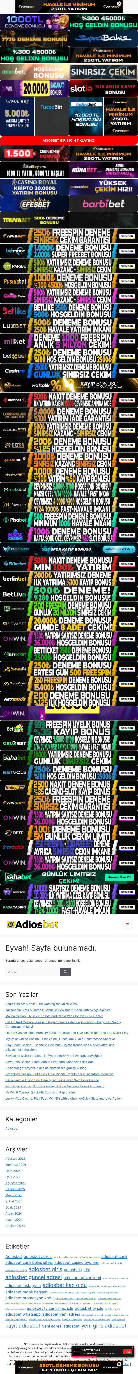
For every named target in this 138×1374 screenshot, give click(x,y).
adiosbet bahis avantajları (66, 1257)
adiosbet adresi (38, 1256)
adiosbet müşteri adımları (62, 1293)
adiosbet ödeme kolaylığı (116, 1315)
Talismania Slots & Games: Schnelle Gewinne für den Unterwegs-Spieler (57, 1010)
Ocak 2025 (13, 1207)
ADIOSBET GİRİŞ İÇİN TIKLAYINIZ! (69, 140)
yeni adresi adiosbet (61, 1326)
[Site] (69, 235)
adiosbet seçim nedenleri (109, 1299)
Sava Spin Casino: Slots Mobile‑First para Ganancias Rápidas (49, 1062)
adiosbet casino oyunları (76, 1262)
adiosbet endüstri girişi (111, 1263)
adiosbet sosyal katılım (16, 1303)
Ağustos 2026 (15, 1158)
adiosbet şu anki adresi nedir (97, 1320)
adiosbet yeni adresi (61, 1314)
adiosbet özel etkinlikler (16, 1320)
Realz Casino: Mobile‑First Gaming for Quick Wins (41, 1004)
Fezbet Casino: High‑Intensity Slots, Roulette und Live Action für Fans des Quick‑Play (66, 1033)
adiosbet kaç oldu (65, 1285)
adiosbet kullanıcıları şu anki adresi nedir (107, 1286)
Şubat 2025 (13, 1201)
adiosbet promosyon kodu (29, 1298)
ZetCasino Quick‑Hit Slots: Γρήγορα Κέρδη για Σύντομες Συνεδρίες (53, 1056)
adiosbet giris (45, 1269)
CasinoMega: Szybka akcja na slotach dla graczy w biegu (46, 1068)
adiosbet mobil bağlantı (27, 1292)
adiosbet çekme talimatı (93, 1315)
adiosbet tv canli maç (15, 1309)
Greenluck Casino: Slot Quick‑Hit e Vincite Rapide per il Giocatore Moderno (59, 1074)
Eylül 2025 (12, 1177)
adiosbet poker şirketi (85, 1293)
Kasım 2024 (14, 1219)
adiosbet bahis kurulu (90, 1257)
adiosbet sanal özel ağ (85, 1299)
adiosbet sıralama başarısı (106, 1303)
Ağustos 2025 (15, 1183)
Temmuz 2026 (15, 1165)
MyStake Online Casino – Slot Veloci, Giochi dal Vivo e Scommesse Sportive (60, 1039)
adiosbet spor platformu (81, 1303)
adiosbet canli (114, 1256)
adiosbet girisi (77, 1269)
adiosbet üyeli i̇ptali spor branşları (45, 1320)
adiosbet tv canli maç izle (50, 1308)
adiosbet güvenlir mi (82, 1277)
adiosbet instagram (23, 1285)
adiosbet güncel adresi (33, 1277)
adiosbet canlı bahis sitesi (29, 1262)
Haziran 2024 (15, 1226)
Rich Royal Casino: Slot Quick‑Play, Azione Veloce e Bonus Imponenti (54, 1086)
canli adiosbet (118, 1320)
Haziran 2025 (15, 1189)
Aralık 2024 (13, 1213)
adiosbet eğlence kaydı (16, 1270)
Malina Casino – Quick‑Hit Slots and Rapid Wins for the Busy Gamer (54, 1016)
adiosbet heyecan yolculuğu (115, 1278)
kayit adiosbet (22, 1325)
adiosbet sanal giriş (65, 1299)
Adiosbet (12, 1128)
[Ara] (65, 972)
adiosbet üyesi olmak (72, 1320)
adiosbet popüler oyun (107, 1293)
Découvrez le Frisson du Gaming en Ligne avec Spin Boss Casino (52, 1080)
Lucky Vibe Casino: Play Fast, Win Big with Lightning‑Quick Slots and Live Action (63, 1098)
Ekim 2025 (12, 1171)
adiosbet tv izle (89, 1308)
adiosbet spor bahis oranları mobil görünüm (48, 1303)
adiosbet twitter (112, 1309)
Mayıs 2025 (13, 1195)
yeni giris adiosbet (103, 1325)
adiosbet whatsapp (23, 1314)
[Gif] (69, 385)
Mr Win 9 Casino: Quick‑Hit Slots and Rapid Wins (40, 1092)
